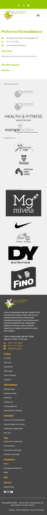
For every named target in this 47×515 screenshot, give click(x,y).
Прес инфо (8, 371)
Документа (8, 367)
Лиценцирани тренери (13, 410)
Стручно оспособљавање (14, 420)
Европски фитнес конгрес (14, 424)
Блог (6, 477)
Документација (10, 393)
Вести (6, 464)
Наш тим (7, 362)
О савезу (7, 358)
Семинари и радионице (13, 429)
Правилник (8, 402)
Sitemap (11, 510)
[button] (38, 15)
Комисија (7, 398)
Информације (9, 389)
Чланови (7, 380)
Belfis (6, 472)
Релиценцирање (10, 406)
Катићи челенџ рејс (11, 454)
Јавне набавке (10, 375)
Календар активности (13, 468)
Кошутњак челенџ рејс (13, 441)
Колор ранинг (9, 446)
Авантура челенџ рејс (12, 450)
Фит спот (7, 433)
